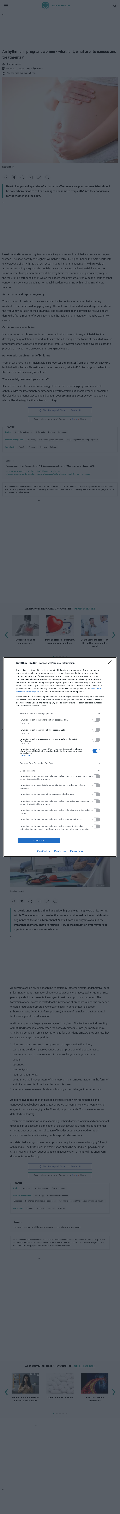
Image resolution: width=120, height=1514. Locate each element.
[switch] (96, 720)
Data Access (60, 851)
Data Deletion (43, 851)
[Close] (110, 663)
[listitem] (60, 713)
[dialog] (60, 757)
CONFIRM (39, 841)
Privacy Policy (76, 851)
